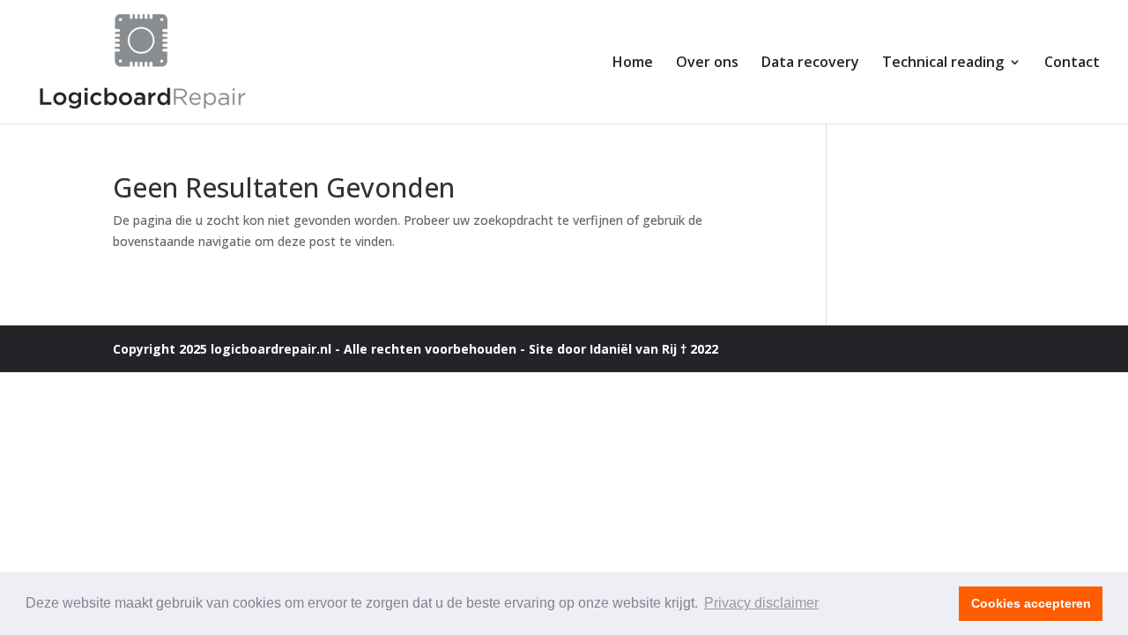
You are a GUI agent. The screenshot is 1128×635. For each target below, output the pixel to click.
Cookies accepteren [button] (1031, 603)
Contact (1072, 63)
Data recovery (810, 63)
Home (632, 63)
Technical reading (943, 63)
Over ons (707, 63)
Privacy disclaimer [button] (761, 602)
